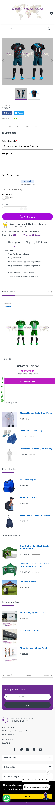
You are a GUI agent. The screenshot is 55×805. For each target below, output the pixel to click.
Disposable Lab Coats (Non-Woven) (36, 413)
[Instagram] (27, 749)
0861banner (6, 105)
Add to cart (29, 217)
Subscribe (27, 705)
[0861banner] (27, 11)
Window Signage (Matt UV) (32, 612)
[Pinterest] (34, 749)
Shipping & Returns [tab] (36, 242)
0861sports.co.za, (22, 126)
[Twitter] (21, 749)
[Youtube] (40, 749)
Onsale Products (10, 469)
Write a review (27, 381)
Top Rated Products (11, 535)
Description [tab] (14, 242)
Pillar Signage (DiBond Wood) (34, 648)
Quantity (5, 205)
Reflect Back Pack (28, 497)
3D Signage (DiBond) (29, 630)
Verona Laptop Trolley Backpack (35, 515)
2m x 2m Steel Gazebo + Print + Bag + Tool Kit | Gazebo (34, 565)
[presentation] (48, 292)
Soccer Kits (8, 306)
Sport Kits (34, 126)
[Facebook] (14, 749)
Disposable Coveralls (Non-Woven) (36, 448)
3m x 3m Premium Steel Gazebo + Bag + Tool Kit (35, 547)
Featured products (11, 402)
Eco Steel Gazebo (28, 581)
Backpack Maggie (28, 479)
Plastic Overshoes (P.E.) (31, 431)
